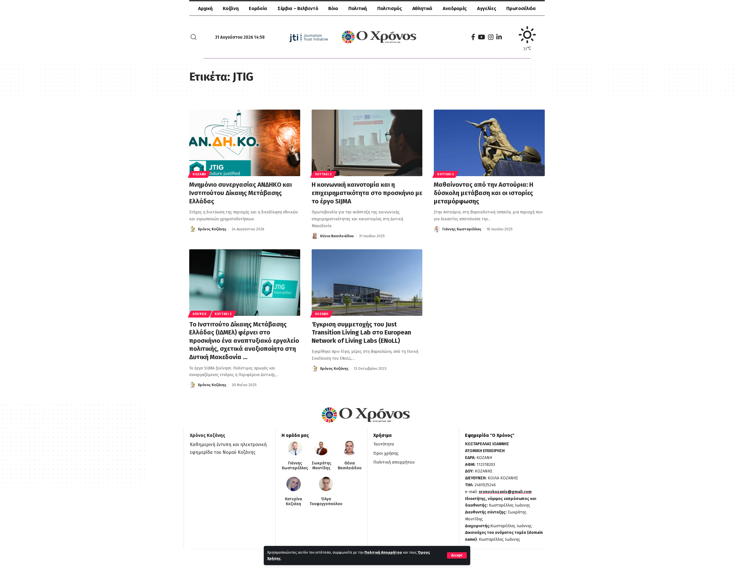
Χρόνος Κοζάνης (212, 229)
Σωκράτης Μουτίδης (321, 465)
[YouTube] (482, 37)
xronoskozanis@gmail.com (505, 491)
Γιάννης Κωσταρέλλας (461, 229)
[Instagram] (491, 37)
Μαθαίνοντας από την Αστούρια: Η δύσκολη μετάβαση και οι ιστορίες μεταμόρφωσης (483, 193)
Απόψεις (200, 314)
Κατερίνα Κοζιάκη (293, 501)
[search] (193, 37)
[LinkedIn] (499, 37)
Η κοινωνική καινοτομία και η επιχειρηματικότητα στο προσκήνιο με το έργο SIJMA (367, 193)
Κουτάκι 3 (445, 174)
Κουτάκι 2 (323, 174)
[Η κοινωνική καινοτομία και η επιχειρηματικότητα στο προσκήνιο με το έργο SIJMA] (367, 143)
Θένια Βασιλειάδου (337, 236)
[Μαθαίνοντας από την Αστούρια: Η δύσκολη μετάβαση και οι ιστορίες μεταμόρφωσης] (489, 143)
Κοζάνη (199, 174)
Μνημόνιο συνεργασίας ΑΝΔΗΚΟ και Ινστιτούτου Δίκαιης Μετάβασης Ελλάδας (240, 193)
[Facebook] (473, 37)
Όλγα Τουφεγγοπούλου (326, 501)
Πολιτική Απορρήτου (383, 552)
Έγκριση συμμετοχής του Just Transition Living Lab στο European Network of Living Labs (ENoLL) (361, 332)
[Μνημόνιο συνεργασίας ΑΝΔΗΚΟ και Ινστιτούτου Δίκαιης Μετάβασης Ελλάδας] (244, 143)
